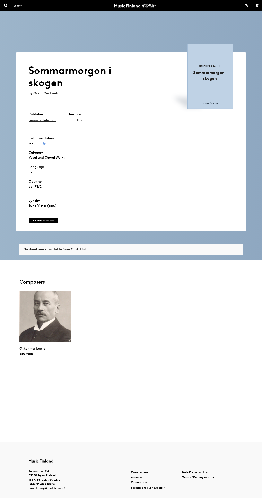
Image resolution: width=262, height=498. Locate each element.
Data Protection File (195, 472)
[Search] (25, 5)
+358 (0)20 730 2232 (46, 479)
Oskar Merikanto (46, 93)
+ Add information (43, 220)
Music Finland (139, 472)
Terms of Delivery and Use (198, 477)
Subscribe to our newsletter (148, 487)
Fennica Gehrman (42, 120)
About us (136, 477)
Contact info (139, 482)
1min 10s (75, 120)
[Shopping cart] (257, 5)
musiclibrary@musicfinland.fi (47, 488)
